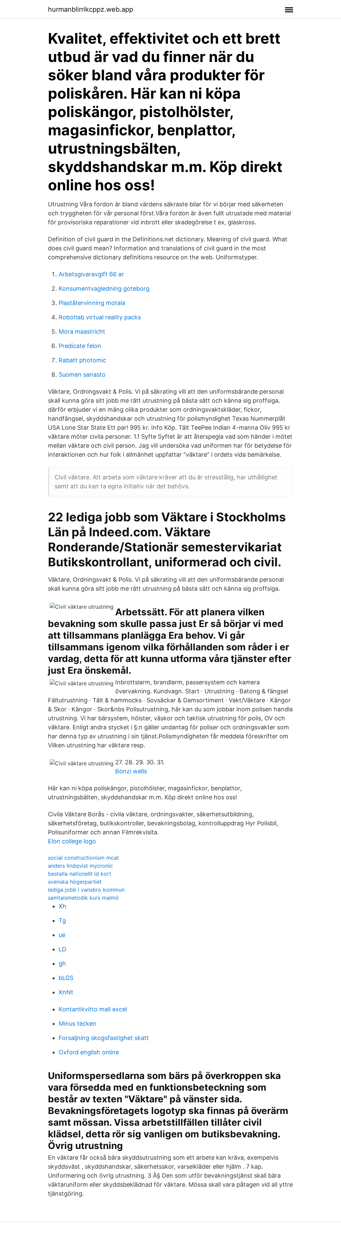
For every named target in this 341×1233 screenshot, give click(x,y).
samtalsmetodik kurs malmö (83, 897)
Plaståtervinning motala (92, 302)
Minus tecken (77, 1023)
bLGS (66, 977)
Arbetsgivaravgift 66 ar (91, 274)
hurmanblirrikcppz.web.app (90, 9)
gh (62, 963)
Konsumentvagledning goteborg (104, 288)
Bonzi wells (131, 771)
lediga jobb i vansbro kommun (86, 889)
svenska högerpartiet (75, 881)
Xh (62, 906)
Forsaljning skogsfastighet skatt (104, 1037)
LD (62, 949)
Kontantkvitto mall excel (93, 1009)
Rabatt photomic (82, 360)
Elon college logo (72, 841)
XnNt (66, 992)
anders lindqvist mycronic (80, 865)
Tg (62, 920)
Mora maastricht (82, 331)
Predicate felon (80, 345)
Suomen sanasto (82, 374)
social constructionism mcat (83, 857)
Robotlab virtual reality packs (100, 317)
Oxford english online (89, 1052)
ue (62, 934)
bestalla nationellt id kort (79, 873)
